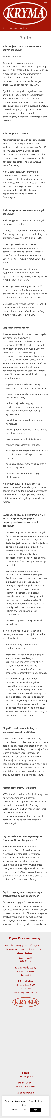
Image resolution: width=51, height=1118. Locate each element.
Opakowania (11, 949)
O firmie (9, 945)
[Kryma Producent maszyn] (25, 24)
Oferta (31, 949)
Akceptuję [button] (35, 1109)
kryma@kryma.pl (29, 992)
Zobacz (25, 1105)
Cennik (40, 949)
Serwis (23, 949)
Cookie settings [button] (19, 1109)
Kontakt (28, 952)
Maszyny (19, 945)
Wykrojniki (35, 945)
